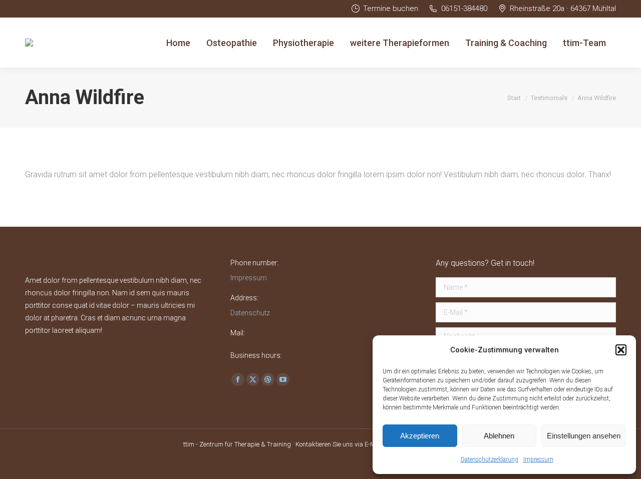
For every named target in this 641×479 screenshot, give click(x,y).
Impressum (538, 459)
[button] (621, 350)
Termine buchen (390, 8)
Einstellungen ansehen (583, 435)
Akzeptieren (419, 435)
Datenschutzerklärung (489, 459)
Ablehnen (499, 435)
